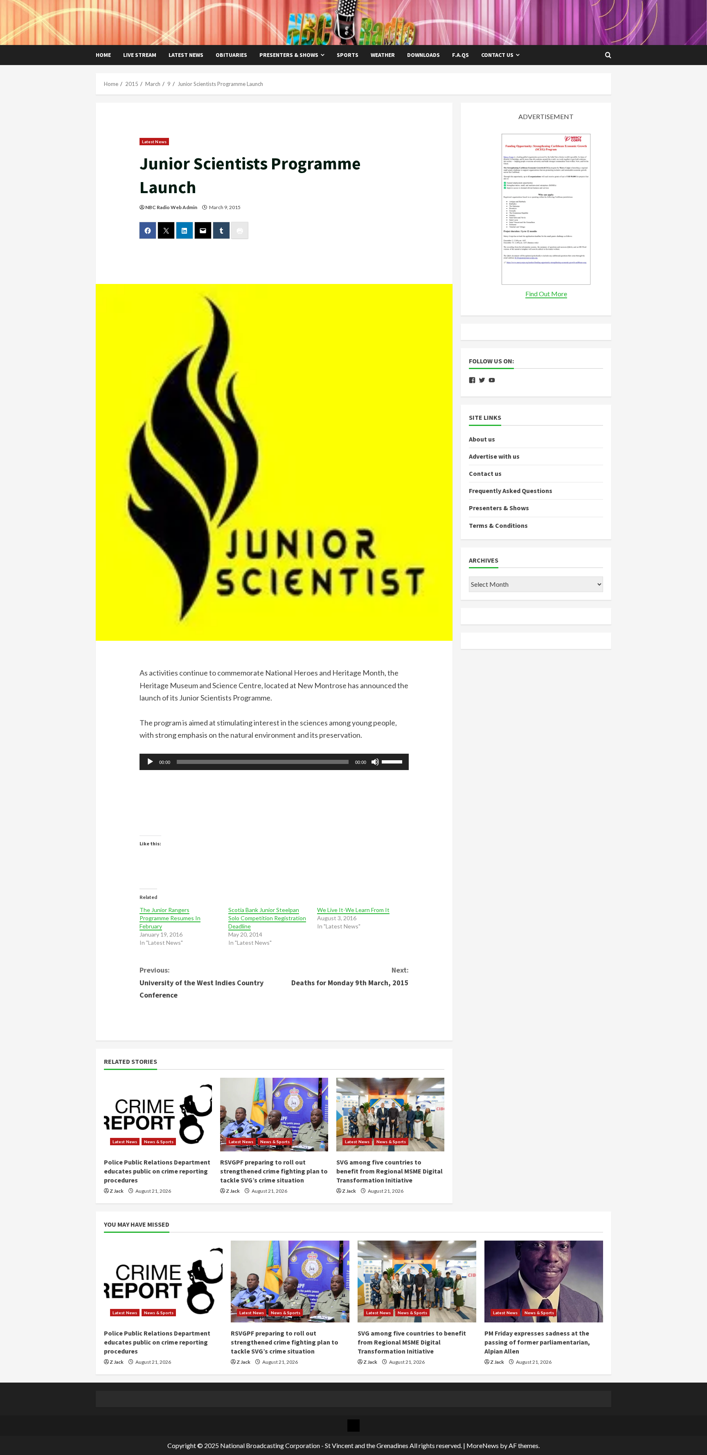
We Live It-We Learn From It (353, 909)
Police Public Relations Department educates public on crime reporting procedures (157, 1171)
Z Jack (117, 1191)
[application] (274, 762)
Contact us (497, 55)
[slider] (393, 761)
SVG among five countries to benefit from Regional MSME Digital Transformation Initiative (389, 1171)
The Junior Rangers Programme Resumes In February (170, 918)
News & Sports (158, 1141)
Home (103, 55)
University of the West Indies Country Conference (201, 982)
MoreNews (482, 1445)
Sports (347, 55)
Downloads (423, 55)
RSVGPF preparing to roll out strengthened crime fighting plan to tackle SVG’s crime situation (274, 1171)
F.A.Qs (460, 55)
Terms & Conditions (498, 525)
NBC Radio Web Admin (171, 207)
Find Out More (546, 293)
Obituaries (231, 55)
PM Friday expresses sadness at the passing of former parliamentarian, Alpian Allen (537, 1342)
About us (482, 439)
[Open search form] (608, 55)
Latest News (186, 55)
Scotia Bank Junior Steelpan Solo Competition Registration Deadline (267, 918)
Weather (383, 55)
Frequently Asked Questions (510, 491)
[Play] (150, 762)
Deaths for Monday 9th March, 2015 (350, 976)
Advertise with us (494, 456)
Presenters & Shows (288, 55)
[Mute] (375, 762)
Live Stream (139, 55)
